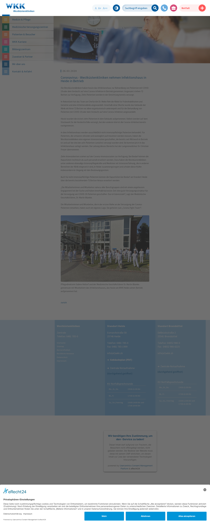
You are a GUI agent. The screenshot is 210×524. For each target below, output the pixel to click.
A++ (105, 8)
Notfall (186, 8)
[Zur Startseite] (6, 10)
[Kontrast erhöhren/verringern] (116, 8)
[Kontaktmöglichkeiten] (164, 8)
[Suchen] (155, 8)
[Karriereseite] (173, 8)
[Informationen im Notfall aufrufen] (202, 8)
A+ (99, 8)
